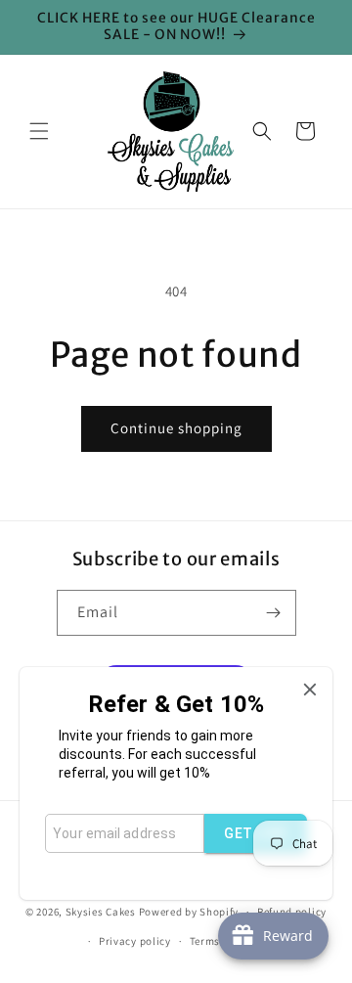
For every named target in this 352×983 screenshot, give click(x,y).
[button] (39, 131)
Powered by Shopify (189, 911)
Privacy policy (135, 941)
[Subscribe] (273, 613)
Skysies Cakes (101, 911)
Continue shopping (176, 428)
